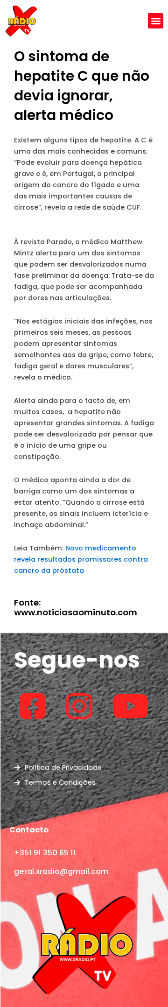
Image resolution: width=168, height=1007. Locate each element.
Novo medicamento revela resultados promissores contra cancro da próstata (81, 559)
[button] (155, 20)
